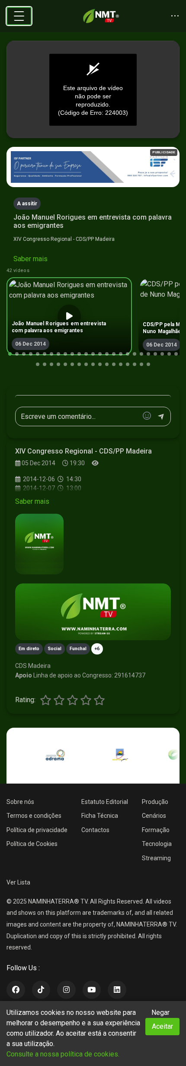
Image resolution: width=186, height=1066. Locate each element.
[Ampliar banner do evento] (93, 611)
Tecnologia (157, 843)
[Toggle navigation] (19, 16)
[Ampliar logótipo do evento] (39, 544)
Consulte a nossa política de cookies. (62, 1054)
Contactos (95, 829)
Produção (155, 801)
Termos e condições (33, 815)
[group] (69, 316)
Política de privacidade (36, 829)
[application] (93, 90)
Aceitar (162, 1026)
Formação (156, 829)
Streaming (156, 858)
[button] (10, 354)
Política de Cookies (32, 843)
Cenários (154, 815)
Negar (160, 1012)
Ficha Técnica (99, 815)
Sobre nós (20, 801)
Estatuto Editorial (104, 801)
